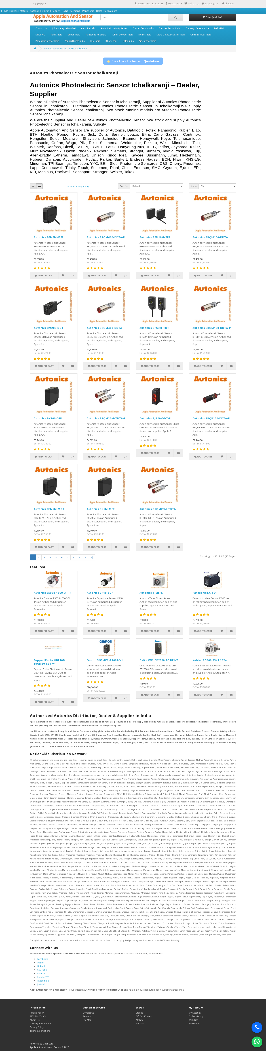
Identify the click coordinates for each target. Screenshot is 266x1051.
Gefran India (73, 34)
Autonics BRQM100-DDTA (210, 237)
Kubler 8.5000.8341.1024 (210, 660)
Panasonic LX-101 (205, 592)
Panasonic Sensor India (47, 41)
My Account (194, 1012)
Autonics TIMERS (151, 592)
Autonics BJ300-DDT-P (155, 418)
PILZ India (95, 41)
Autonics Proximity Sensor (114, 28)
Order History (196, 1016)
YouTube (42, 969)
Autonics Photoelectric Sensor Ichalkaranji (65, 48)
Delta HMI (219, 28)
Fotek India (56, 34)
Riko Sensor (111, 41)
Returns (87, 1016)
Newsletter (194, 1023)
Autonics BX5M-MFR (101, 509)
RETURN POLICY (38, 1016)
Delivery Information (40, 1023)
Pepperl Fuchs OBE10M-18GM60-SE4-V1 (50, 662)
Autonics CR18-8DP (100, 592)
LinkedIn (41, 966)
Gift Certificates (143, 1016)
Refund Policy (37, 1012)
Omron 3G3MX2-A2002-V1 (105, 660)
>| (91, 557)
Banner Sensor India (143, 28)
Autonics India (88, 28)
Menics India (144, 34)
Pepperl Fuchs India (75, 41)
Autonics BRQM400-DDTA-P (106, 237)
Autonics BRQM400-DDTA (104, 328)
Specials (140, 1023)
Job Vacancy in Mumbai (64, 28)
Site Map (87, 1020)
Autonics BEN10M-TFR (155, 237)
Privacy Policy (37, 1027)
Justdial (41, 984)
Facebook (42, 959)
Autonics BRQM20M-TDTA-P (106, 418)
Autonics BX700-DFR (48, 418)
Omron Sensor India (200, 34)
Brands (139, 1012)
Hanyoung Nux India (96, 34)
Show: (194, 186)
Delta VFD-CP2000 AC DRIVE (159, 660)
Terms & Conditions (40, 1030)
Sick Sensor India (147, 41)
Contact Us (41, 28)
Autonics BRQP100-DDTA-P (211, 418)
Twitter (41, 962)
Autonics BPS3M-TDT (154, 328)
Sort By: (124, 186)
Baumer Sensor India (169, 28)
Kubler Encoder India (122, 34)
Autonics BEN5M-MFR (49, 237)
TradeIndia (43, 980)
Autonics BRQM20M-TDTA (158, 509)
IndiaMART (43, 977)
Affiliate (139, 1020)
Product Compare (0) (78, 186)
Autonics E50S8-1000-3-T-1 (53, 592)
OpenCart (48, 1043)
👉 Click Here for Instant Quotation (133, 61)
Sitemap (41, 973)
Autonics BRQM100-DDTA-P (212, 328)
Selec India (128, 41)
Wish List (193, 1020)
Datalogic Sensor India (197, 28)
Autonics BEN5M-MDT (49, 509)
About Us (34, 1020)
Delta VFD (40, 34)
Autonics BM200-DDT (48, 328)
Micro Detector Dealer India (171, 34)
